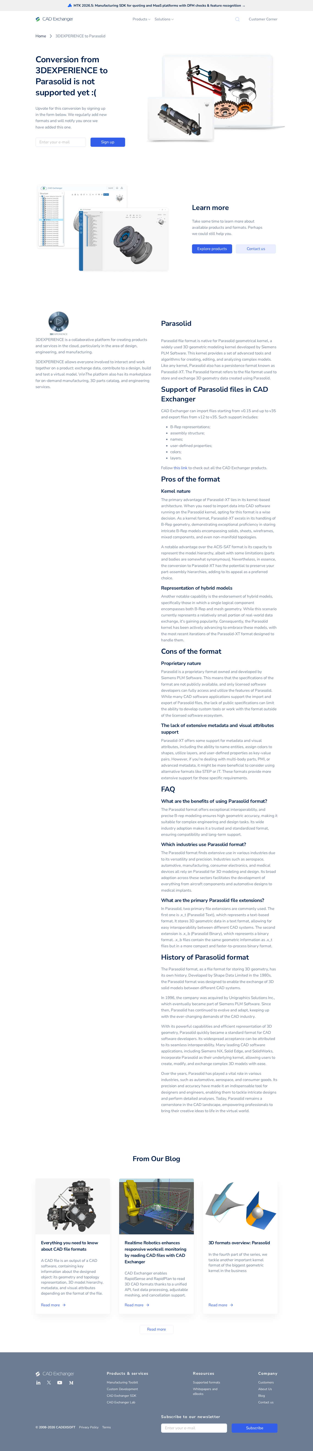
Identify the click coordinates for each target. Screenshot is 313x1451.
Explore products (212, 248)
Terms (106, 1427)
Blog (261, 1396)
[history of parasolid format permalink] (251, 957)
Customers (266, 1382)
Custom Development (122, 1389)
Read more (156, 1329)
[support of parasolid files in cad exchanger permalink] (198, 399)
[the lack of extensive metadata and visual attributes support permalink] (181, 732)
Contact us (256, 248)
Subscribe (254, 1428)
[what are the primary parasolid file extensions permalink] (267, 900)
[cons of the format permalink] (224, 651)
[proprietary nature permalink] (203, 663)
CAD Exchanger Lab (121, 1402)
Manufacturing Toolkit (122, 1382)
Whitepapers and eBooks (205, 1391)
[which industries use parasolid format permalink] (249, 844)
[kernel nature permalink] (193, 491)
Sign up (107, 142)
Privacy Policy (89, 1427)
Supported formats (206, 1382)
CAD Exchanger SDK (121, 1396)
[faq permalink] (178, 789)
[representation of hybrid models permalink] (235, 588)
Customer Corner (263, 19)
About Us (265, 1389)
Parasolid (176, 323)
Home (41, 36)
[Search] (237, 19)
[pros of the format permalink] (222, 479)
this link (180, 468)
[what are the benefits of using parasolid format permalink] (270, 801)
